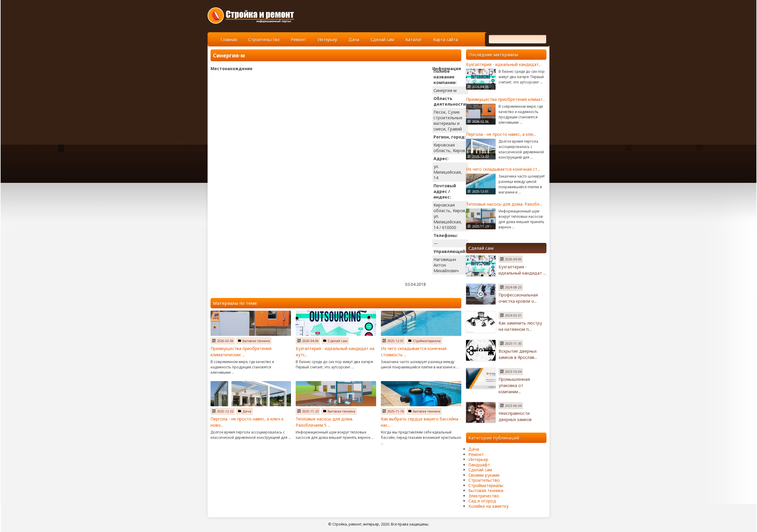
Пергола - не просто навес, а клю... (501, 134)
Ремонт (298, 39)
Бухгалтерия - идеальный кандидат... (503, 64)
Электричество (483, 496)
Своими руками (483, 475)
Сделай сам (382, 39)
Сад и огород (482, 501)
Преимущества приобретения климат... (505, 99)
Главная (229, 39)
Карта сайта (445, 39)
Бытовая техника (256, 340)
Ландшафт (479, 464)
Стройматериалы (427, 340)
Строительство (264, 39)
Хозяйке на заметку (488, 506)
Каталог (413, 39)
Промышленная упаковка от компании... (514, 385)
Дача (354, 39)
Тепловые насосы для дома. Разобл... (504, 204)
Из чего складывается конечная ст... (503, 169)
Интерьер (327, 39)
